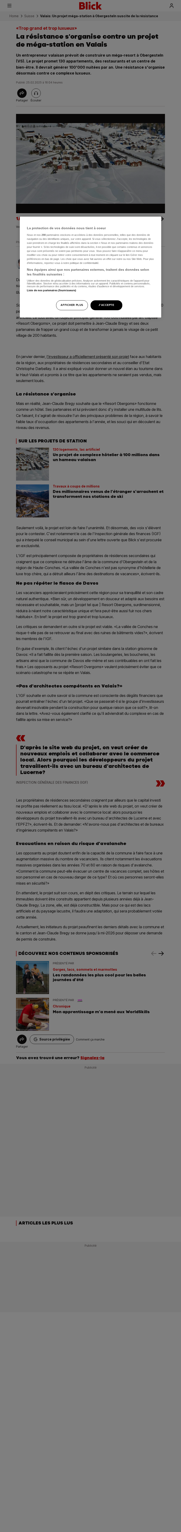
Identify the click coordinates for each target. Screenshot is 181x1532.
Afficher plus (72, 305)
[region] (90, 267)
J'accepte (106, 305)
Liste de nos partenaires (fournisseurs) (51, 290)
